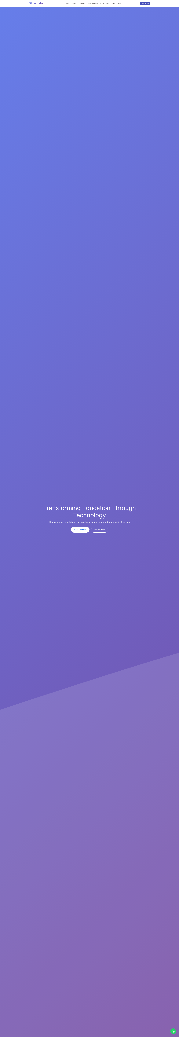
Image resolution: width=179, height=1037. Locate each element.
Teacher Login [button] (104, 3)
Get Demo (145, 3)
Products (74, 3)
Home (67, 3)
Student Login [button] (116, 3)
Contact (95, 3)
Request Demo (99, 530)
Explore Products (80, 529)
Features (82, 3)
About (88, 3)
